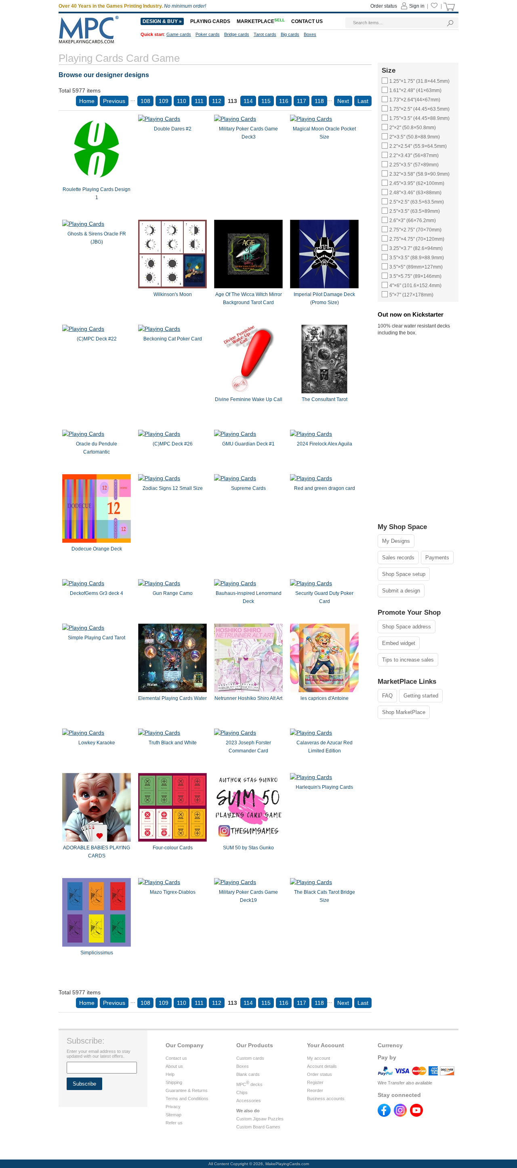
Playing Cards (210, 21)
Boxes (242, 1066)
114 (248, 101)
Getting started (421, 696)
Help (170, 1074)
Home (87, 101)
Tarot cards (265, 34)
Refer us (174, 1122)
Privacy (173, 1106)
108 (145, 101)
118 (319, 101)
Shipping (174, 1082)
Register (315, 1082)
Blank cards (248, 1074)
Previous (114, 101)
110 (181, 101)
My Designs (396, 541)
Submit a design (401, 591)
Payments (437, 558)
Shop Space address (406, 627)
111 (199, 101)
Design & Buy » (162, 21)
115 (266, 101)
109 (163, 101)
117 (301, 101)
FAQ (387, 696)
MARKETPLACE (261, 21)
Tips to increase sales (408, 660)
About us (174, 1066)
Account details (322, 1066)
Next (343, 101)
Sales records (398, 558)
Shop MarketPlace (403, 712)
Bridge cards (236, 34)
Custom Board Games (258, 1126)
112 (216, 101)
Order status (319, 1074)
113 (232, 101)
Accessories (248, 1100)
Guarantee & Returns (187, 1090)
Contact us (176, 1058)
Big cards (290, 34)
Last (362, 101)
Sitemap (173, 1114)
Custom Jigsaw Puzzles (260, 1118)
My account (318, 1058)
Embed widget (398, 643)
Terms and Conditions (187, 1098)
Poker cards (207, 34)
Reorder (315, 1090)
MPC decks (249, 1084)
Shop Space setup (403, 574)
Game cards (178, 34)
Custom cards (250, 1058)
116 (283, 101)
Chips (242, 1092)
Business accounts (326, 1098)
